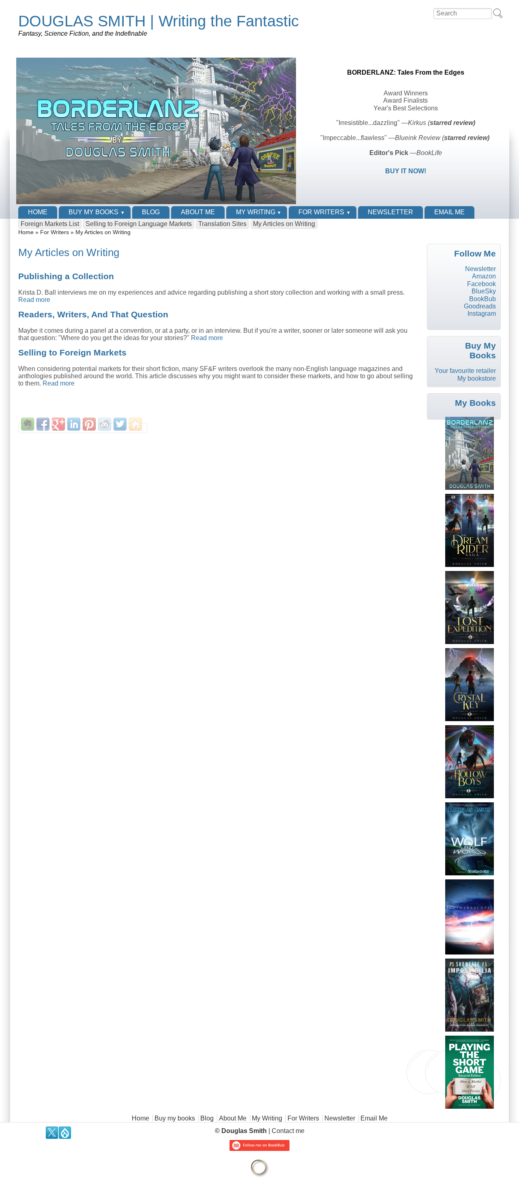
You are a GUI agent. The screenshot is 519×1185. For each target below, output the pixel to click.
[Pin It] (89, 424)
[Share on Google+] (58, 424)
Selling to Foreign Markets (72, 352)
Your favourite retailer (465, 370)
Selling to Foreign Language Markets (139, 223)
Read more (34, 299)
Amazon (484, 276)
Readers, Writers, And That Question (93, 314)
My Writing (255, 212)
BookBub (482, 298)
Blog (151, 212)
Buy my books (93, 212)
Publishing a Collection (66, 276)
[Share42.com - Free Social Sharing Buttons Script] (135, 424)
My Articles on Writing (284, 223)
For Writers (321, 212)
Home (37, 212)
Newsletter (390, 212)
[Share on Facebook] (42, 424)
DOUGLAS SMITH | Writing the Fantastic (158, 21)
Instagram (482, 313)
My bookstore (476, 378)
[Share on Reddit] (104, 424)
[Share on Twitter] (120, 424)
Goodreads (480, 306)
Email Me (449, 212)
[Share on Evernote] (27, 424)
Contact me (288, 1130)
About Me (198, 212)
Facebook (481, 283)
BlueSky (484, 291)
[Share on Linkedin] (73, 424)
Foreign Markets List (50, 223)
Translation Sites (222, 223)
